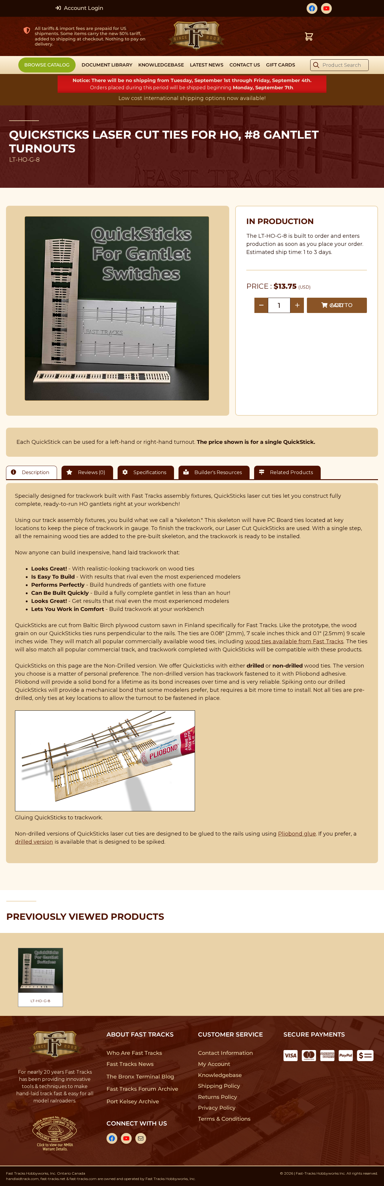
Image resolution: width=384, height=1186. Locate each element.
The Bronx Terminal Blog (140, 1076)
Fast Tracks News (130, 1064)
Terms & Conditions (224, 1119)
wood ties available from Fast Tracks (294, 641)
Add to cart (340, 305)
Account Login (82, 8)
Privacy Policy (217, 1108)
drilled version (34, 842)
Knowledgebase (220, 1075)
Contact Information (225, 1053)
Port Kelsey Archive (132, 1101)
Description (35, 472)
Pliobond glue (297, 833)
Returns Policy (217, 1097)
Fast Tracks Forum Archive (142, 1089)
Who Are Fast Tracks (134, 1053)
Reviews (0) (91, 472)
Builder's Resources (217, 472)
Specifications (149, 472)
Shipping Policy (219, 1086)
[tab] (33, 472)
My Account (214, 1064)
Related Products (291, 472)
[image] (117, 308)
